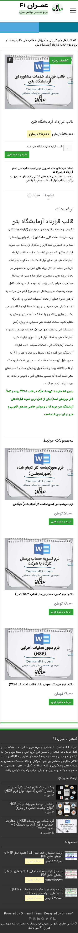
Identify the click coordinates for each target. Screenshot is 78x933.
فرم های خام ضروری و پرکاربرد (48, 168)
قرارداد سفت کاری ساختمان (51, 237)
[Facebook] (51, 918)
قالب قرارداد (57, 180)
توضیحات (48, 195)
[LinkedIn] (38, 918)
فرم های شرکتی (42, 176)
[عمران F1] (39, 8)
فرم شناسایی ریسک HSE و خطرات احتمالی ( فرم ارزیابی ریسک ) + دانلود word (30, 824)
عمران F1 (45, 928)
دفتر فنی (57, 176)
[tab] (48, 195)
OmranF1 (68, 913)
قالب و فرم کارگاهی (37, 180)
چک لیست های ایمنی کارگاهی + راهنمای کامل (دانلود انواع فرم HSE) (29, 789)
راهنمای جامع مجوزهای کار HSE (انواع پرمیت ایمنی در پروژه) (32, 806)
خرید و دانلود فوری (17, 155)
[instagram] (30, 918)
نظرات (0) (33, 195)
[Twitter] (47, 918)
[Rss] (54, 918)
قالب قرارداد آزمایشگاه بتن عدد (44, 146)
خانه (71, 40)
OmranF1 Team (31, 913)
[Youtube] (34, 918)
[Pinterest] (42, 918)
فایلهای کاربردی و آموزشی (51, 40)
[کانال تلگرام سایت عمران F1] (39, 26)
